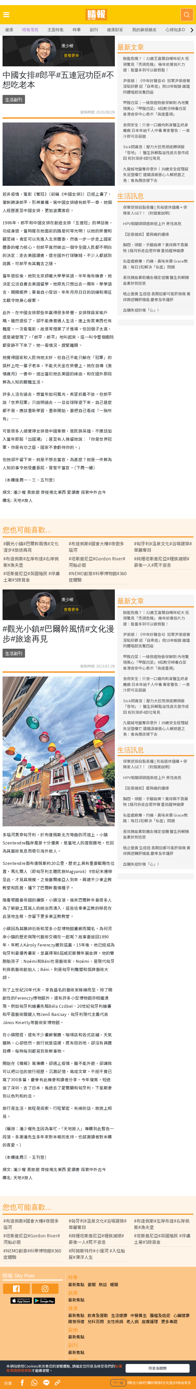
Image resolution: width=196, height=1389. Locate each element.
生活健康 (119, 1315)
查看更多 (71, 55)
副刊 (94, 30)
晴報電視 (30, 30)
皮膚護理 (150, 1321)
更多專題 (169, 1321)
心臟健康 (181, 1315)
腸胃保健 (76, 1321)
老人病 (132, 1321)
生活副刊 (13, 99)
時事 (77, 30)
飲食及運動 (98, 1315)
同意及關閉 (157, 1368)
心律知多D (175, 30)
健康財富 (115, 30)
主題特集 (55, 30)
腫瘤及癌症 (160, 1315)
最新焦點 (76, 1284)
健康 (9, 30)
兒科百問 (96, 1321)
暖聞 (114, 1284)
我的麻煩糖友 (144, 30)
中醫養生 (138, 1315)
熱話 (103, 1284)
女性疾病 (115, 1321)
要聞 (92, 1284)
